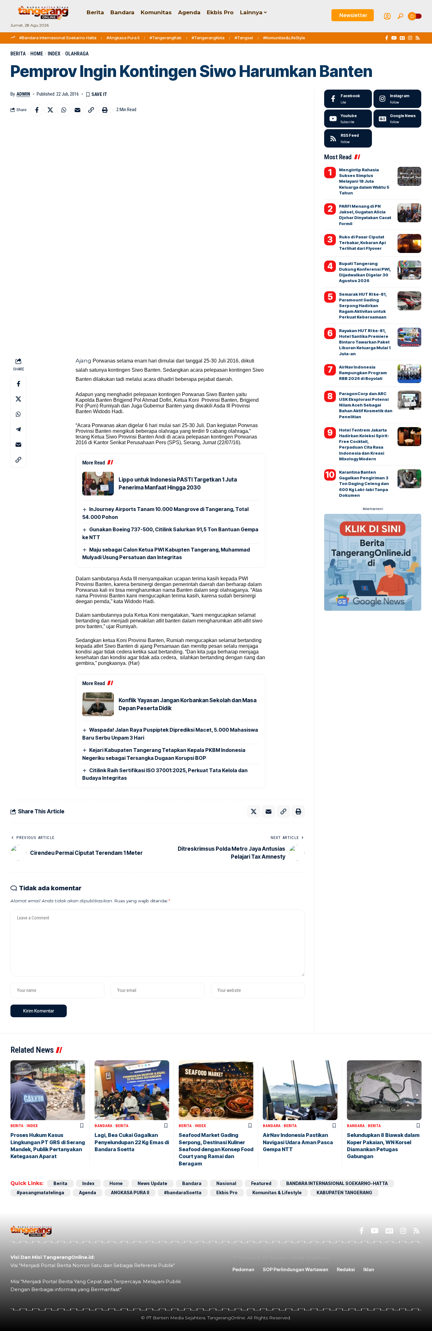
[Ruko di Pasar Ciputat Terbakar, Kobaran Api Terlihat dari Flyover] (409, 243)
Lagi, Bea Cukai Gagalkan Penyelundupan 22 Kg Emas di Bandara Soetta (132, 1142)
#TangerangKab (166, 37)
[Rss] (418, 38)
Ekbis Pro (227, 1192)
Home (36, 54)
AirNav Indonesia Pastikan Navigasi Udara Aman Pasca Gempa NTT (298, 1142)
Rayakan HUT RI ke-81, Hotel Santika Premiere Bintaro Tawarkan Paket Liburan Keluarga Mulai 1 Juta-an (365, 342)
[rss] (348, 138)
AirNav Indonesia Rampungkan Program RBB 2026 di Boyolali (363, 372)
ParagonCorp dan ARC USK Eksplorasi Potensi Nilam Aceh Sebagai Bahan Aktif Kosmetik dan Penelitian (365, 405)
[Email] (77, 110)
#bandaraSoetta (182, 1192)
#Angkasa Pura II (123, 37)
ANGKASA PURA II (130, 1192)
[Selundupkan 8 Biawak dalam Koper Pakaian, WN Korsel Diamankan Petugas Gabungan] (384, 1090)
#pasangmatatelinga (40, 1192)
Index (54, 54)
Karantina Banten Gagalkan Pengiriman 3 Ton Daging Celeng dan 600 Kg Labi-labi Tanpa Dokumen (364, 484)
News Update (152, 1183)
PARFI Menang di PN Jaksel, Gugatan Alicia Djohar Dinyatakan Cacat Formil (365, 215)
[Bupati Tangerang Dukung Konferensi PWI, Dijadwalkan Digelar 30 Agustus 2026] (409, 270)
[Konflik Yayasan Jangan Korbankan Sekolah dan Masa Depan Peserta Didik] (98, 704)
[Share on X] (50, 110)
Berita (18, 54)
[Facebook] (387, 38)
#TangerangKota (208, 37)
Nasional (226, 1183)
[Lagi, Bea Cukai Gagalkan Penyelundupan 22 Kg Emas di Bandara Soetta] (132, 1090)
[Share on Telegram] (18, 429)
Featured (261, 1183)
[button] (400, 16)
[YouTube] (394, 38)
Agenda (87, 1192)
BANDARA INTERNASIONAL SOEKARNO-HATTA (337, 1183)
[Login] (387, 16)
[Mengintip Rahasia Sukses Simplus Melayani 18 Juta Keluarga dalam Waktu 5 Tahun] (409, 176)
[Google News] (402, 38)
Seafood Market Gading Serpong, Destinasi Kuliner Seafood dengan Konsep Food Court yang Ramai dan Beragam (216, 1149)
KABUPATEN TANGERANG (344, 1192)
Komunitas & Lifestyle (277, 1192)
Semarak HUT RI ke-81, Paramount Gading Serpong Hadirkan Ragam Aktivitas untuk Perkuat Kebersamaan (363, 306)
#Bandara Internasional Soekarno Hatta (57, 37)
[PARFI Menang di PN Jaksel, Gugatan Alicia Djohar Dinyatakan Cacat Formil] (409, 212)
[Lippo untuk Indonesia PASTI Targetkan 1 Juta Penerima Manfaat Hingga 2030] (98, 483)
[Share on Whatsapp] (64, 110)
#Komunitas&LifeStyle (284, 37)
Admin (23, 94)
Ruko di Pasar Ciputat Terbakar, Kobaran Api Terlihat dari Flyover (362, 242)
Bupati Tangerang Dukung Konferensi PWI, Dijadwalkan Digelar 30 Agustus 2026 (365, 272)
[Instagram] (410, 38)
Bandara (103, 1125)
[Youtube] (348, 119)
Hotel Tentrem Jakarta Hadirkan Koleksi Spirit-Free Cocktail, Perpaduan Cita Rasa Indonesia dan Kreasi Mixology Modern (364, 444)
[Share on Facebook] (36, 110)
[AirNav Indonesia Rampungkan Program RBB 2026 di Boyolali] (409, 373)
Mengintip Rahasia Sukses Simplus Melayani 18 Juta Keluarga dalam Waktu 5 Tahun (364, 181)
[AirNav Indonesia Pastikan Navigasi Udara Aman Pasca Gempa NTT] (300, 1090)
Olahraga (77, 54)
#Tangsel (244, 37)
